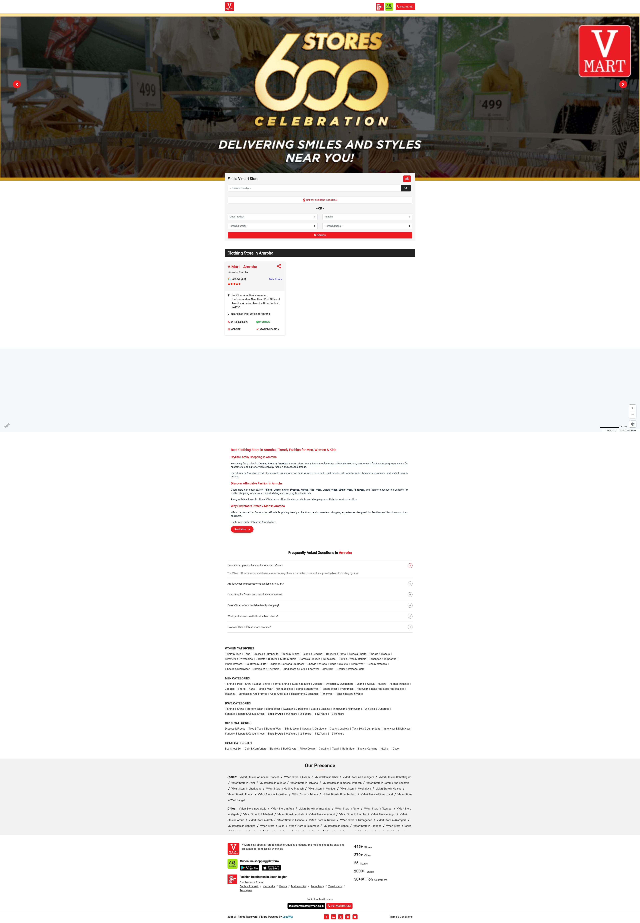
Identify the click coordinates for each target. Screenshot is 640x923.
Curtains (324, 748)
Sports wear (330, 688)
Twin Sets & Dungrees (376, 708)
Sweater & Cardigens (295, 708)
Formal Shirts (281, 683)
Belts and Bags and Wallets (387, 688)
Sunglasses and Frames (252, 693)
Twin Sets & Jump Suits (366, 728)
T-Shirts (229, 683)
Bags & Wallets (339, 664)
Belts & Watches (377, 664)
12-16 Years (337, 713)
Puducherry (317, 886)
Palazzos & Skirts (256, 664)
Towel (335, 748)
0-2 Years (291, 713)
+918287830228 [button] (239, 322)
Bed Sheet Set (233, 748)
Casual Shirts (262, 683)
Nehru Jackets (284, 688)
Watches (230, 693)
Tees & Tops (255, 728)
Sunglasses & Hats (294, 669)
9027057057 (407, 6)
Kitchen (384, 748)
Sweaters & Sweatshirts (239, 659)
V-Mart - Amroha (242, 266)
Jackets (317, 683)
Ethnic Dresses (233, 664)
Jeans (360, 683)
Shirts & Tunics (290, 654)
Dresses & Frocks (235, 728)
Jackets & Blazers (266, 659)
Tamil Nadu (335, 886)
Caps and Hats (279, 693)
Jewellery (328, 669)
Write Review (275, 279)
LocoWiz (287, 916)
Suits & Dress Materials (352, 659)
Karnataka (269, 886)
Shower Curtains (367, 748)
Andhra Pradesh (249, 886)
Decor (396, 748)
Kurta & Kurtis (288, 659)
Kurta (252, 688)
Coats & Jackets (320, 708)
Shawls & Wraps (317, 664)
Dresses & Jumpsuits (266, 654)
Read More (240, 529)
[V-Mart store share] (279, 267)
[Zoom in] (632, 408)
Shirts (240, 708)
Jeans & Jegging (312, 654)
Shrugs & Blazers (380, 654)
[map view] (407, 178)
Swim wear (357, 664)
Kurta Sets (329, 659)
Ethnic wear (265, 688)
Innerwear (327, 693)
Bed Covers (289, 748)
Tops (247, 654)
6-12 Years (320, 713)
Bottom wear (255, 708)
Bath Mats (348, 748)
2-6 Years (305, 713)
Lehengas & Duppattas (383, 659)
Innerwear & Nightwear (346, 708)
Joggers (229, 688)
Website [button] (235, 329)
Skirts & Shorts (357, 654)
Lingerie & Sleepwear (237, 669)
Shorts (242, 688)
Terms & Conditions (401, 916)
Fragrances (347, 688)
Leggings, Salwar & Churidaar (287, 664)
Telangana (246, 890)
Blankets (275, 748)
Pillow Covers (308, 748)
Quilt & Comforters (255, 748)
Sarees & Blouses (310, 659)
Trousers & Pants (336, 654)
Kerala (283, 886)
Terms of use (611, 431)
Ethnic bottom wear (307, 688)
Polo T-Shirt (244, 683)
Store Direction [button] (269, 329)
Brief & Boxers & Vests (350, 693)
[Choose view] (632, 424)
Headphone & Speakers (304, 693)
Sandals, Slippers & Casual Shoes (244, 713)
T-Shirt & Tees (233, 654)
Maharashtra (298, 886)
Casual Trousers (376, 683)
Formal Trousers (399, 683)
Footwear (313, 669)
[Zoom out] (632, 414)
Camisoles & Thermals (266, 669)
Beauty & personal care (350, 669)
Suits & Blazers (301, 683)
